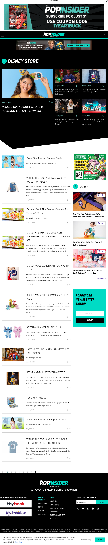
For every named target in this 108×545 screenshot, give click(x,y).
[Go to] (13, 162)
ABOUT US (53, 501)
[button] (11, 471)
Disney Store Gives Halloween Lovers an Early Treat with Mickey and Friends (67, 122)
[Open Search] (105, 34)
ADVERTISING (54, 505)
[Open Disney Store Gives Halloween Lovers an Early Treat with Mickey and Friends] (67, 106)
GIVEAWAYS (42, 515)
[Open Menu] (2, 35)
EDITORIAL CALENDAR (57, 515)
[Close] (107, 1)
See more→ (101, 278)
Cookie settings (86, 540)
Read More (18, 542)
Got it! (100, 540)
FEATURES (41, 511)
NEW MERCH (42, 503)
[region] (54, 539)
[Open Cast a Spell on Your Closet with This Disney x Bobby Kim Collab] (94, 76)
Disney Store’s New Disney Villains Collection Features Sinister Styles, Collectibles (66, 92)
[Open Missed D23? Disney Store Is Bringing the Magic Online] (27, 83)
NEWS (40, 507)
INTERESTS (53, 519)
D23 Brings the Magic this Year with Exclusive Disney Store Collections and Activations (93, 122)
